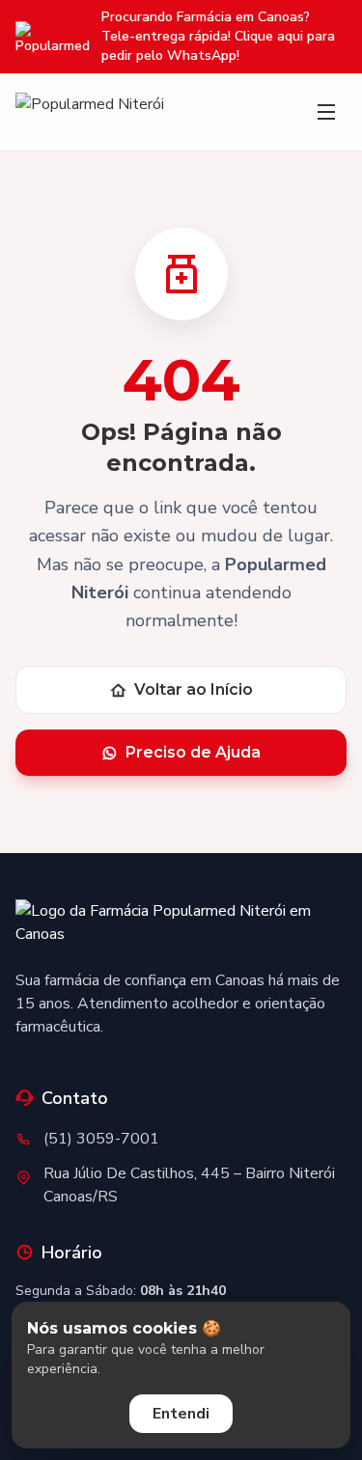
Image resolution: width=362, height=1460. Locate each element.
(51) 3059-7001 (101, 1138)
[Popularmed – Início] (89, 112)
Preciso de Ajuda (193, 752)
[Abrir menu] (327, 112)
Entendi (181, 1413)
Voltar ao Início (193, 689)
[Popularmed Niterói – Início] (181, 926)
